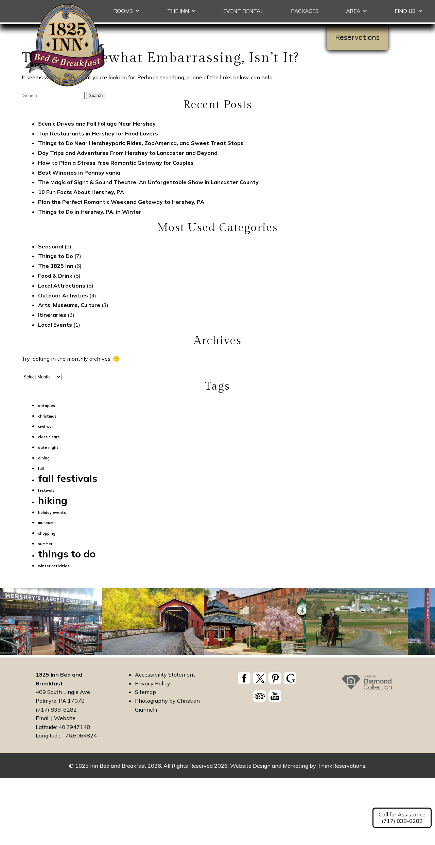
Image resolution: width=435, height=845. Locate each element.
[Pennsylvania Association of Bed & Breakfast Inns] (367, 685)
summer (45, 543)
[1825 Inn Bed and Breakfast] (65, 86)
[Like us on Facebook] (244, 678)
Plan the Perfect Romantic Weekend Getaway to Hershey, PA (121, 201)
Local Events (55, 324)
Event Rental (243, 11)
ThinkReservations (341, 765)
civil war (45, 426)
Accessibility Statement (165, 674)
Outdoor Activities (63, 295)
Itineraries (52, 314)
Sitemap (145, 691)
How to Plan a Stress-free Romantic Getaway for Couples (116, 162)
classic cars (48, 437)
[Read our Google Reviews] (290, 678)
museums (46, 522)
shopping (46, 533)
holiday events (52, 512)
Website (64, 718)
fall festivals (67, 478)
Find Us (405, 11)
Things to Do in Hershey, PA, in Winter (89, 211)
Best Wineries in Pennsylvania (79, 172)
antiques (46, 405)
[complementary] (217, 622)
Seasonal (50, 246)
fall (41, 468)
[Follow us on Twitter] (259, 678)
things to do (66, 554)
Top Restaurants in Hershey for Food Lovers (98, 133)
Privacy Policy (152, 683)
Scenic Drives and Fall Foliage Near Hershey (97, 123)
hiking (52, 500)
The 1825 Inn (55, 265)
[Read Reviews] (259, 696)
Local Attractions (61, 285)
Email (43, 718)
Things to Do (55, 256)
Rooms (123, 11)
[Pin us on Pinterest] (274, 678)
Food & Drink (55, 275)
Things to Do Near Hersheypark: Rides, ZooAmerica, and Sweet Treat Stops (141, 143)
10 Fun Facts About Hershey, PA (81, 192)
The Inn (178, 11)
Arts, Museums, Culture (69, 305)
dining (44, 458)
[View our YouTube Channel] (274, 696)
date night (48, 447)
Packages (305, 11)
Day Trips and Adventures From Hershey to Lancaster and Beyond (128, 152)
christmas (47, 416)
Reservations (357, 37)
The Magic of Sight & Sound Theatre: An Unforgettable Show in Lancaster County (148, 182)
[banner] (267, 688)
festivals (46, 490)
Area (353, 11)
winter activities (53, 566)
